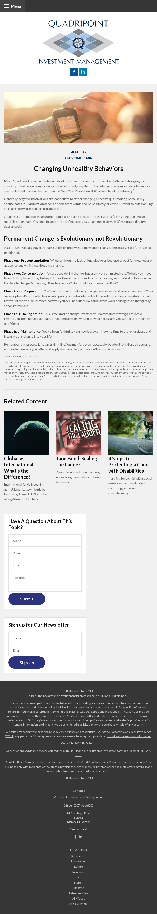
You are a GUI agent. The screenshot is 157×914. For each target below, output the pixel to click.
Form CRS (87, 778)
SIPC (78, 755)
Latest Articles (78, 893)
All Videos (78, 898)
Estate (78, 866)
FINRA (144, 750)
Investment (78, 861)
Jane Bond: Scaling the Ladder (76, 461)
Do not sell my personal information (129, 736)
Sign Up (27, 662)
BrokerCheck (119, 695)
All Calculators (78, 903)
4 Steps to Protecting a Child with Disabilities (128, 464)
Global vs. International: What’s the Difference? (19, 467)
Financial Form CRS (81, 691)
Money (78, 882)
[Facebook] (76, 837)
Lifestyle (78, 888)
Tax (78, 877)
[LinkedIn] (80, 837)
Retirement (78, 856)
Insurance (78, 872)
